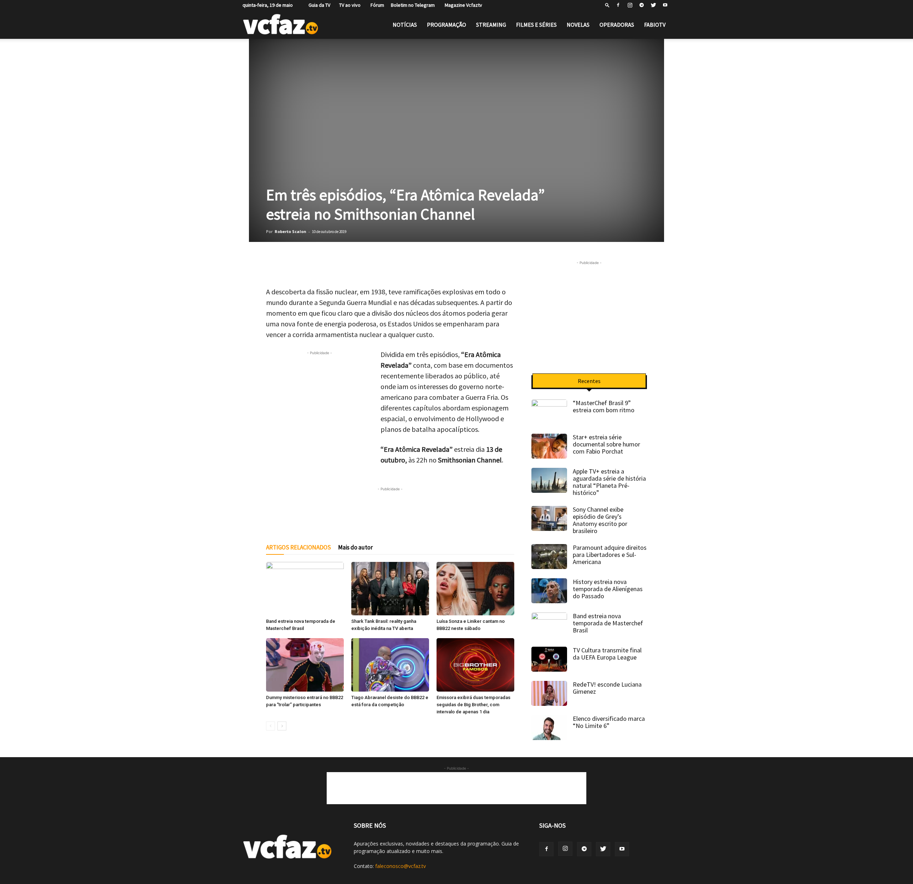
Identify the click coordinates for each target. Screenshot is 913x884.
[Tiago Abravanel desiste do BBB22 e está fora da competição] (390, 665)
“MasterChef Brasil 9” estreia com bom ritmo (603, 406)
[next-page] (281, 726)
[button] (607, 4)
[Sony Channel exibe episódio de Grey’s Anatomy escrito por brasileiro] (549, 518)
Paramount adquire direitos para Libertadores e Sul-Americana (610, 554)
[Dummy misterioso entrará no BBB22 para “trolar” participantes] (305, 665)
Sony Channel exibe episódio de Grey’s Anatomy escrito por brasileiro (600, 520)
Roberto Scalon (290, 231)
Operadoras (617, 24)
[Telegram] (641, 5)
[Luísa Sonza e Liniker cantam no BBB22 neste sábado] (475, 588)
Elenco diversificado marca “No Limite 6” (609, 722)
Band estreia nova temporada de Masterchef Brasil (608, 623)
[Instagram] (629, 5)
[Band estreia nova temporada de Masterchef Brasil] (305, 588)
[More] (461, 266)
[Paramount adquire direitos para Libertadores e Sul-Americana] (549, 556)
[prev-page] (270, 726)
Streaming (491, 24)
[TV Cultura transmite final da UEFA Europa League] (549, 659)
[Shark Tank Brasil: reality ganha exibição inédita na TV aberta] (390, 588)
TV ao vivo (349, 5)
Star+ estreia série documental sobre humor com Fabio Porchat (606, 444)
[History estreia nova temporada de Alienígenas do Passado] (549, 590)
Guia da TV (317, 5)
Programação (446, 24)
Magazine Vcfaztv (462, 5)
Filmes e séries (536, 24)
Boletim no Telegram (413, 5)
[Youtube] (665, 5)
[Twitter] (653, 5)
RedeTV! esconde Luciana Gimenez (607, 688)
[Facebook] (618, 5)
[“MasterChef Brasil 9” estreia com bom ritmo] (549, 411)
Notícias (405, 24)
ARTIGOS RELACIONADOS (298, 547)
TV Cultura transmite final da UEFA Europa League (607, 653)
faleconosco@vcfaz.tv (400, 866)
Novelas (578, 24)
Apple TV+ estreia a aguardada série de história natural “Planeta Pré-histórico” (609, 482)
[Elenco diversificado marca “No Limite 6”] (549, 727)
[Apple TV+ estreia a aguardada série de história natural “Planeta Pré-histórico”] (549, 480)
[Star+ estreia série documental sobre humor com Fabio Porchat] (549, 446)
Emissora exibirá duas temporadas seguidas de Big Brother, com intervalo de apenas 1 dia (473, 704)
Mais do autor (355, 547)
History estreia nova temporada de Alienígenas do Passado (608, 589)
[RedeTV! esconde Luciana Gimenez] (549, 693)
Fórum (375, 5)
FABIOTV (654, 24)
